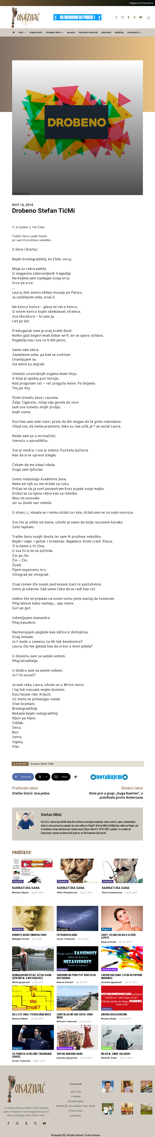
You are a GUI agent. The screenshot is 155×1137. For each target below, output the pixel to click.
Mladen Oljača (20, 892)
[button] (148, 17)
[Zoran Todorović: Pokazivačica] (146, 1086)
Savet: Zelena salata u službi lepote (118, 936)
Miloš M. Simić (109, 1057)
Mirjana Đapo (108, 1018)
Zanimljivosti (19, 1009)
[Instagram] (122, 17)
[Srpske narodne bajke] (77, 1037)
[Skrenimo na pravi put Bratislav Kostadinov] (77, 958)
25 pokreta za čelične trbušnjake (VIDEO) (32, 1055)
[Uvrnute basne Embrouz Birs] (33, 918)
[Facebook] (116, 17)
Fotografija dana (67, 935)
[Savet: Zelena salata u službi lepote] (122, 918)
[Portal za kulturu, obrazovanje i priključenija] (25, 17)
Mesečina (106, 1048)
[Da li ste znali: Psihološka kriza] (33, 998)
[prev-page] (14, 899)
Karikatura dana (26, 888)
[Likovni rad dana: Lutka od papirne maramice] (122, 958)
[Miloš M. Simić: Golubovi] (122, 1037)
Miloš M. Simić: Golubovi (115, 1054)
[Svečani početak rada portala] (127, 1109)
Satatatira (17, 881)
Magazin (106, 929)
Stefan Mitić (51, 814)
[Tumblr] (128, 17)
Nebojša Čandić (20, 938)
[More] (76, 777)
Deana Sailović (65, 982)
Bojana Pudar (108, 941)
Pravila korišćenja (92, 1135)
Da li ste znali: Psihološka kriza (31, 1014)
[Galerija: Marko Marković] (146, 1109)
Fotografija (63, 929)
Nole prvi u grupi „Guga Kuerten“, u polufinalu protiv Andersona (116, 795)
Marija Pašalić (20, 1018)
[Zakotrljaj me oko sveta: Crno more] (77, 998)
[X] (135, 17)
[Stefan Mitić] (26, 823)
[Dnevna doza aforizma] (122, 998)
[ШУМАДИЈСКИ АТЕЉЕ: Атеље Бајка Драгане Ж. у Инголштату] (33, 958)
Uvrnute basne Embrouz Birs (29, 935)
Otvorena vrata (109, 969)
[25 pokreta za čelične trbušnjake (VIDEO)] (33, 1037)
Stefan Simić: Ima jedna (30, 793)
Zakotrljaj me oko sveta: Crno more (75, 1015)
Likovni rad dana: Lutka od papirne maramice (121, 976)
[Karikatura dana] (32, 871)
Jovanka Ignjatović (111, 982)
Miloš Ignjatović (21, 982)
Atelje (16, 969)
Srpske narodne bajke (70, 1054)
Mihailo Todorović (67, 1021)
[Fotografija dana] (77, 918)
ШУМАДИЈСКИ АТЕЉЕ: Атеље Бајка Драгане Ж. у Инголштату (31, 976)
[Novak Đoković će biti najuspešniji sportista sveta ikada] (108, 1086)
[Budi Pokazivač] (108, 1109)
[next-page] (20, 899)
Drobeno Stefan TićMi (42, 763)
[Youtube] (141, 17)
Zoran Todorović (66, 938)
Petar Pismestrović (67, 892)
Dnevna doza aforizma (114, 1014)
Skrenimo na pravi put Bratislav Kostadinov (76, 976)
